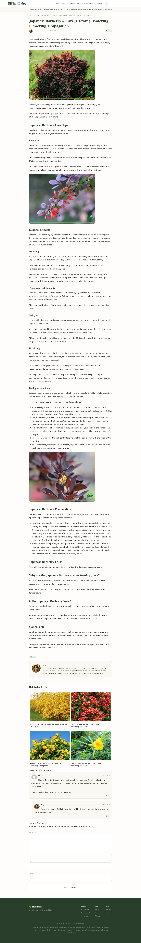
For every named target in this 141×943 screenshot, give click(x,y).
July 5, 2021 (106, 805)
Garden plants (86, 913)
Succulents (88, 4)
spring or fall (76, 553)
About (97, 910)
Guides (99, 4)
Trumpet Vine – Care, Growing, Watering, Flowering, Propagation (87, 725)
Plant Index (32, 15)
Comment (33, 832)
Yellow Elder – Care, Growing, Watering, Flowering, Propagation (45, 764)
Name (31, 861)
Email (31, 874)
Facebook (108, 913)
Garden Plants (74, 4)
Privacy (97, 916)
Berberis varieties (81, 514)
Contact (98, 913)
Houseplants (61, 4)
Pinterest (108, 910)
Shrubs (40, 15)
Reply (108, 796)
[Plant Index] (17, 3)
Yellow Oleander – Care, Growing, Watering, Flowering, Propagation (88, 764)
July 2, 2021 (106, 775)
